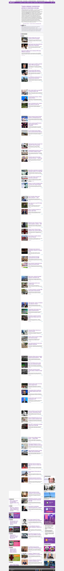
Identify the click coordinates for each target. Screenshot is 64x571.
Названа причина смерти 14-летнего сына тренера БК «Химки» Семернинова (35, 144)
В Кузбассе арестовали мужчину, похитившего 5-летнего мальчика (33, 492)
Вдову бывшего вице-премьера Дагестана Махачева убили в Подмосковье (31, 26)
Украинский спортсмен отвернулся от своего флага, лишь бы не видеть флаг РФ (34, 464)
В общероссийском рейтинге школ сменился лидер (34, 283)
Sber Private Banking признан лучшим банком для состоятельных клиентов (34, 363)
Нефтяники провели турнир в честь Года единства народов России (35, 384)
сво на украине (47, 514)
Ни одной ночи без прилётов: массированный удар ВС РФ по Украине (49, 522)
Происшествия (16, 527)
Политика (15, 513)
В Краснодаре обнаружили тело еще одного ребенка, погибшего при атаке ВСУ (35, 444)
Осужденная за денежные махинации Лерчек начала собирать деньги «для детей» (34, 317)
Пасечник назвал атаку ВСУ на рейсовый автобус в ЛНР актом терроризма (35, 64)
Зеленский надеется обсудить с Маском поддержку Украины (35, 97)
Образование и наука (16, 556)
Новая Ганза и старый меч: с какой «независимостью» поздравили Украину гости (14, 508)
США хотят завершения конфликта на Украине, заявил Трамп (34, 210)
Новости (21, 2)
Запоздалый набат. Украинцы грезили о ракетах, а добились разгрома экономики (13, 550)
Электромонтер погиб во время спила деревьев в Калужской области (34, 310)
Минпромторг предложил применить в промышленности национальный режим (35, 478)
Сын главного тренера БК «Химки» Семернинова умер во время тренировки (35, 520)
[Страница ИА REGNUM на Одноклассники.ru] (39, 570)
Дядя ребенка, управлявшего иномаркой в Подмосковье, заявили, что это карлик (16, 544)
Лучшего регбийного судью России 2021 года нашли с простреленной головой (35, 411)
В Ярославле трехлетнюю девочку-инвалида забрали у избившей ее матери (35, 370)
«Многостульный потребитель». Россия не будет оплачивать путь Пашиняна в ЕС (14, 536)
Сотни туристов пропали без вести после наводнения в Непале (35, 344)
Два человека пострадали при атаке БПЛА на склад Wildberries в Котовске (34, 534)
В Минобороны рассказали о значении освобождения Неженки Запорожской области (34, 499)
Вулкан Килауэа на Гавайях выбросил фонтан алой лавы (16, 529)
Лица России (36, 2)
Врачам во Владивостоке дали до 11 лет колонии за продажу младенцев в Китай (35, 418)
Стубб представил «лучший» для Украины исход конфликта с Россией (35, 303)
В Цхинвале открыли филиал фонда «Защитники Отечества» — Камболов (34, 157)
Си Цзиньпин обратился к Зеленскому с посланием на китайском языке (35, 560)
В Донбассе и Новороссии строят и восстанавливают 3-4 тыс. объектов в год (35, 554)
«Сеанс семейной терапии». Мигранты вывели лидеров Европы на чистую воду (14, 565)
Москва (23, 9)
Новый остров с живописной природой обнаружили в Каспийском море (34, 277)
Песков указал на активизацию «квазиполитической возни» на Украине (35, 507)
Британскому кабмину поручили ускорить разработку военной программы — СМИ (35, 357)
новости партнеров (47, 476)
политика (11, 519)
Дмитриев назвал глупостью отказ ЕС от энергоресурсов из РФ (35, 398)
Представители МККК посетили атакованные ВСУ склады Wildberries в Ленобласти (31, 51)
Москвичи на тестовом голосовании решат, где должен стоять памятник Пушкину (35, 184)
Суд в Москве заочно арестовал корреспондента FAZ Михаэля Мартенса (35, 547)
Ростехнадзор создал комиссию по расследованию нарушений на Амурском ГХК (35, 250)
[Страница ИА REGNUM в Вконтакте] (37, 570)
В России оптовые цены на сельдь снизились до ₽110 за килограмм (34, 38)
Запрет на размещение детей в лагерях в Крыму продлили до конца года (35, 104)
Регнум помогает (42, 2)
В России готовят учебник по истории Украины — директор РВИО (34, 438)
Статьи (24, 2)
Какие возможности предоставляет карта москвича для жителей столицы (35, 264)
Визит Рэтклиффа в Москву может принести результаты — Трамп (16, 515)
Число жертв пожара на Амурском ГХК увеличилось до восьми (34, 177)
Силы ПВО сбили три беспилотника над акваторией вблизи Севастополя (35, 77)
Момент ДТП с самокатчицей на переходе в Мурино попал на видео (35, 425)
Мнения (28, 2)
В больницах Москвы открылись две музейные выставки (34, 330)
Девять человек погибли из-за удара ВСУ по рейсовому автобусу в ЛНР (14, 501)
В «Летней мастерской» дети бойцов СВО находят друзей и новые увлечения (35, 290)
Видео (32, 2)
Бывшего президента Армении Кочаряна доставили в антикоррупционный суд (35, 117)
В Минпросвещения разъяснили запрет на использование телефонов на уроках (35, 151)
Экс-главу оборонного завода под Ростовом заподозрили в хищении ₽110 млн (34, 527)
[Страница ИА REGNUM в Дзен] (41, 570)
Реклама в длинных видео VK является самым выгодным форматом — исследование (34, 124)
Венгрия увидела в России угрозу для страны (34, 472)
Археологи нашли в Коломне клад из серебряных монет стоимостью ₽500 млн (16, 559)
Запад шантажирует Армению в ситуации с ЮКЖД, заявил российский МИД (35, 451)
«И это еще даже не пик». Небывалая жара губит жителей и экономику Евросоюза (14, 522)
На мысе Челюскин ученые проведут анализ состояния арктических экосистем (35, 131)
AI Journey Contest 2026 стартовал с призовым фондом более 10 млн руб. (34, 71)
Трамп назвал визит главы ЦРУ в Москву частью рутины (35, 203)
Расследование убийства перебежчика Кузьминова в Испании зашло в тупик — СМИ (35, 391)
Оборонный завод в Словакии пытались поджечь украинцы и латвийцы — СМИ (35, 223)
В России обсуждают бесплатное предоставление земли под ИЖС (33, 257)
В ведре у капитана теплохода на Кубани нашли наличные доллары (35, 337)
